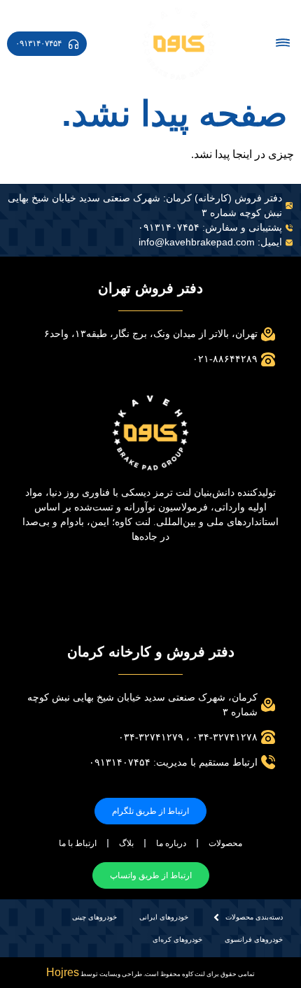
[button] (282, 44)
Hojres (62, 972)
